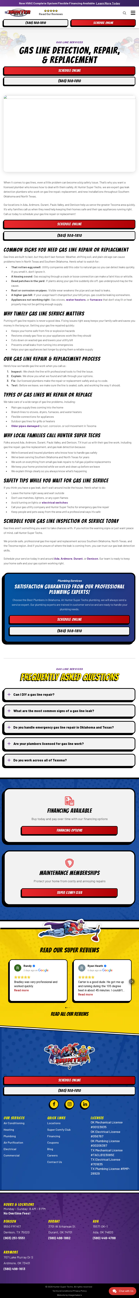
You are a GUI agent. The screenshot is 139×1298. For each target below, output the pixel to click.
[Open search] (124, 13)
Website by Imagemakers (69, 1295)
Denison (92, 558)
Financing (53, 1136)
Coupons (53, 1142)
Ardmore (66, 558)
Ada (56, 558)
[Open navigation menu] (132, 13)
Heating (9, 1129)
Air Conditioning (14, 1123)
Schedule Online (69, 224)
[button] (7, 981)
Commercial (12, 1155)
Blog (50, 1149)
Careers (52, 1155)
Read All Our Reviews (69, 1014)
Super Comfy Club (69, 893)
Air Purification (13, 1142)
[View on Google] (17, 968)
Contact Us (54, 1162)
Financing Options (69, 830)
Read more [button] (21, 990)
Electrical (10, 1149)
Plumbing (10, 1136)
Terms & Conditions (62, 1290)
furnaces (96, 299)
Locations (53, 1123)
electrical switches (55, 502)
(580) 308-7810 (69, 236)
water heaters (76, 299)
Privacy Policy (80, 1290)
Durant (78, 558)
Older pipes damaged (25, 426)
